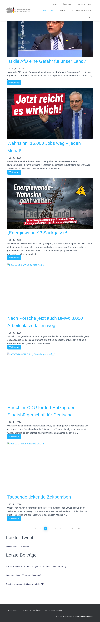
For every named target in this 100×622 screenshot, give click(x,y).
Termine (62, 10)
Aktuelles (47, 10)
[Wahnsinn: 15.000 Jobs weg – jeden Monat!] (50, 113)
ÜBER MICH (67, 4)
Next (79, 528)
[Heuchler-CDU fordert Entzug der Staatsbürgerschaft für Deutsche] (50, 378)
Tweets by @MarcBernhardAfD (18, 546)
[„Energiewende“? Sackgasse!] (50, 203)
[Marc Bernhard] (18, 10)
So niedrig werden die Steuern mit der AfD (25, 584)
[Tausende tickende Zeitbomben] (50, 467)
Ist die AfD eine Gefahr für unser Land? (46, 61)
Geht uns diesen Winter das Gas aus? (23, 575)
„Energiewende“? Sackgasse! (37, 232)
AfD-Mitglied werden (53, 610)
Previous (22, 528)
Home (55, 4)
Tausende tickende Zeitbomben (39, 497)
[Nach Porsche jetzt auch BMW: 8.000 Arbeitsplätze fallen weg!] (50, 288)
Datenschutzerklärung (31, 610)
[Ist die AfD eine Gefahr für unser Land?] (50, 31)
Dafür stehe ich (84, 4)
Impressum (12, 610)
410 (72, 528)
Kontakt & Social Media (81, 10)
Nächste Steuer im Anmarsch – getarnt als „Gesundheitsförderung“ (36, 566)
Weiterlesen (14, 82)
